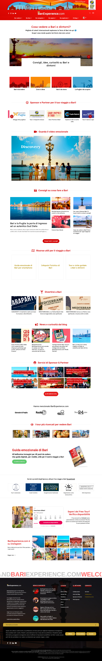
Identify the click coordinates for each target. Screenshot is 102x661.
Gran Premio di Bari (33, 119)
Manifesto (63, 597)
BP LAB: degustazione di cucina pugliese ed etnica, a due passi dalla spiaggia (77, 371)
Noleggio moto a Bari (68, 492)
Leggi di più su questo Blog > (13, 619)
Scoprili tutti (71, 479)
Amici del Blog (76, 594)
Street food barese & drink (86, 492)
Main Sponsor (76, 599)
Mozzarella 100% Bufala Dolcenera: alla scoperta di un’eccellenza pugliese (50, 382)
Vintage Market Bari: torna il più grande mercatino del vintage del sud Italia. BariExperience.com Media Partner (40, 348)
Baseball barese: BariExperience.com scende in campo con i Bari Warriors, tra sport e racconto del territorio (19, 348)
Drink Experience (86, 119)
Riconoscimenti (64, 599)
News (62, 602)
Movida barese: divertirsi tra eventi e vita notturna (60, 212)
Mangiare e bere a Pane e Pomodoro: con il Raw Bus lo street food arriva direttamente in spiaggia (77, 381)
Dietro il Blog (64, 591)
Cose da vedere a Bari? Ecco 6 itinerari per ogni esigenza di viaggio (81, 231)
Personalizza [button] (80, 634)
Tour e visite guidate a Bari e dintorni (78, 266)
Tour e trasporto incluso (16, 119)
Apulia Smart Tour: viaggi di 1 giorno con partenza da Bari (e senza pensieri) (23, 382)
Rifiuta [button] (70, 634)
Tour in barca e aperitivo (68, 119)
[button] (13, 57)
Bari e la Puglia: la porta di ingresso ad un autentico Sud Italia (28, 224)
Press (62, 604)
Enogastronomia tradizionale (16, 492)
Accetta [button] (91, 634)
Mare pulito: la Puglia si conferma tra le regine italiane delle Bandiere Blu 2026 (48, 618)
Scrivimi (87, 591)
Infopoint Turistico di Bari (50, 266)
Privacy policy (56, 657)
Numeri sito (63, 594)
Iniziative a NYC (65, 607)
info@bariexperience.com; (84, 652)
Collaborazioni (76, 591)
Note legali (51, 657)
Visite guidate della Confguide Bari (49, 372)
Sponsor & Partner (77, 597)
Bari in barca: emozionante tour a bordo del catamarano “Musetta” (23, 372)
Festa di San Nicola (57, 230)
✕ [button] (95, 625)
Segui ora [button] (11, 555)
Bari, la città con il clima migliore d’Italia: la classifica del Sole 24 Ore (59, 346)
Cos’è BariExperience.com (51, 62)
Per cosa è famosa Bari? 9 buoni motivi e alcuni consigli (82, 212)
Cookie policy (61, 657)
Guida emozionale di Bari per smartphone (23, 266)
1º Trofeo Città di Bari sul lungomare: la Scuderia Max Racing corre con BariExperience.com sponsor (81, 348)
